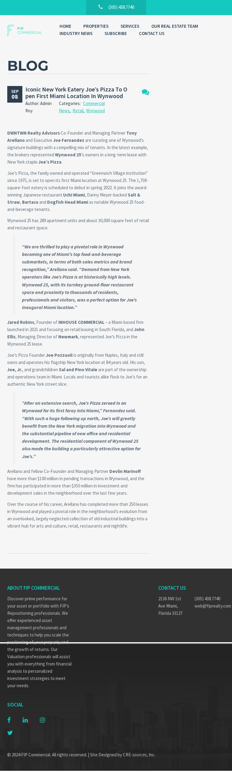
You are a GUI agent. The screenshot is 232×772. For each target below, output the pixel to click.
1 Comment (145, 92)
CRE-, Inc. (139, 755)
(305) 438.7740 (207, 598)
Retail (77, 110)
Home (65, 26)
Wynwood (95, 110)
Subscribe (116, 33)
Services (130, 26)
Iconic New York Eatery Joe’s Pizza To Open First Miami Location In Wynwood (76, 92)
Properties (95, 26)
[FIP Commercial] (27, 31)
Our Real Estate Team (174, 26)
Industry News (76, 33)
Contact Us (151, 33)
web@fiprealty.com (210, 606)
